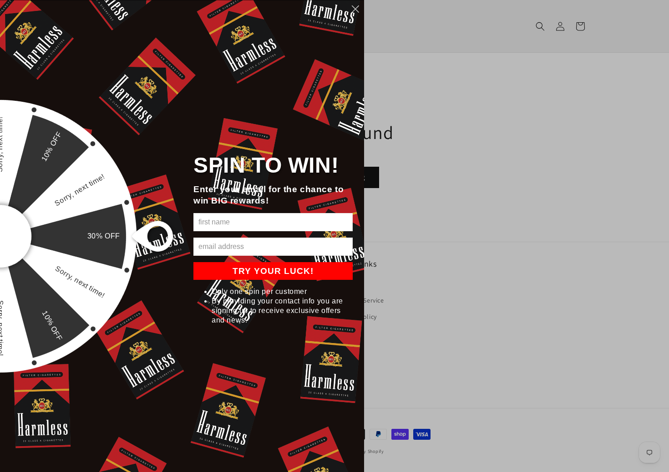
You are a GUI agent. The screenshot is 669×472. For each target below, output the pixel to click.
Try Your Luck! (273, 271)
